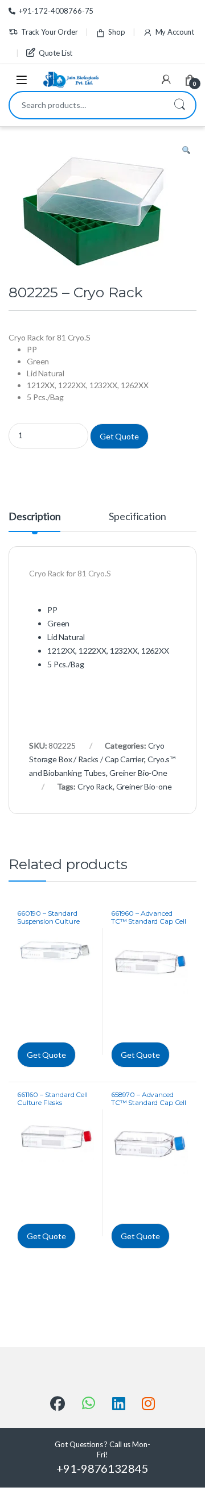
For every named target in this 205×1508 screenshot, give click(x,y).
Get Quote (119, 436)
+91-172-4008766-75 (56, 10)
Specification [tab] (137, 516)
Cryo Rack (95, 786)
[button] (186, 150)
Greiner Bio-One (138, 773)
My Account (174, 31)
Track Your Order (49, 31)
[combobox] (86, 105)
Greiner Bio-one (144, 786)
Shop (116, 31)
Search (179, 105)
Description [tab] (34, 516)
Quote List (55, 52)
